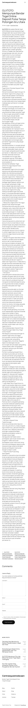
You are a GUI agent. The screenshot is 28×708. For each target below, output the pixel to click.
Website (4, 610)
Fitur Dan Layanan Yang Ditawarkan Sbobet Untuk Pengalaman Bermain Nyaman (11, 665)
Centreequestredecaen (9, 2)
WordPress (23, 705)
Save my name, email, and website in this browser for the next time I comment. (15, 617)
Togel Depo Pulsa (14, 25)
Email (3, 604)
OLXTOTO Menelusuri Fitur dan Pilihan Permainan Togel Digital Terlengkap (11, 658)
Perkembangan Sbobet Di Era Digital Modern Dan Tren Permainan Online (11, 650)
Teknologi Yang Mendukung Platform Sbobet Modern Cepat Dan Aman (11, 643)
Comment (4, 580)
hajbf (8, 25)
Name (3, 598)
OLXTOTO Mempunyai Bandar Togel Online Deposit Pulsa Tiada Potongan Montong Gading (20, 555)
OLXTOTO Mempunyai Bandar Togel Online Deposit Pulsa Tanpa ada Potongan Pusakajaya (7, 555)
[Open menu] (25, 2)
